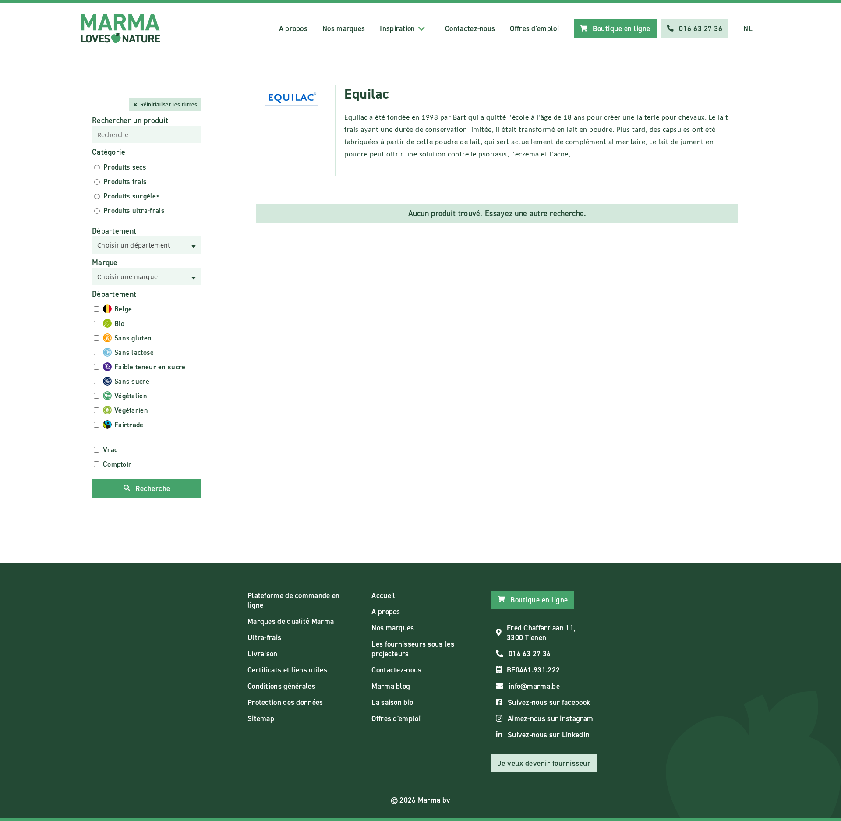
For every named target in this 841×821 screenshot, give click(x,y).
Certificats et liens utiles (287, 670)
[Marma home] (120, 28)
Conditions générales (281, 686)
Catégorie (109, 152)
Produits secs (124, 167)
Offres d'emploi (534, 28)
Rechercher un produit (130, 120)
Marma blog (390, 686)
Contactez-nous (470, 28)
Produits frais (125, 181)
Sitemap (260, 718)
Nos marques (343, 28)
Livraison (262, 653)
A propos (293, 28)
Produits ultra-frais (134, 210)
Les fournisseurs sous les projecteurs (412, 648)
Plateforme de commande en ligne (293, 600)
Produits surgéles (131, 196)
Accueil (383, 595)
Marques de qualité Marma (290, 621)
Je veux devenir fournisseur (544, 763)
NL (748, 28)
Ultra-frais (264, 637)
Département (114, 231)
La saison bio (392, 702)
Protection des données (285, 702)
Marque (105, 262)
